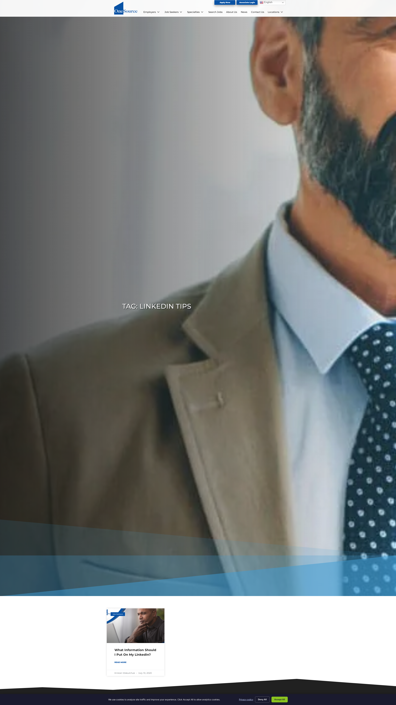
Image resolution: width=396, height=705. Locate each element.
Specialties (193, 12)
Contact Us (257, 12)
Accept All (279, 699)
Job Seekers (172, 12)
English (267, 2)
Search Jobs (215, 12)
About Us (231, 12)
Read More (120, 662)
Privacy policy (246, 699)
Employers (149, 12)
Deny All (262, 699)
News (244, 12)
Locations (273, 12)
